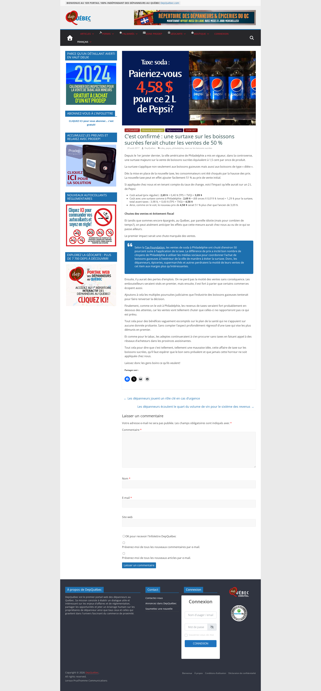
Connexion (200, 643)
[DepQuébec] (70, 38)
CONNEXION (221, 33)
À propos (198, 673)
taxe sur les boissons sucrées (198, 148)
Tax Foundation (155, 247)
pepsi (168, 148)
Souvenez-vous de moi (201, 634)
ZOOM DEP (191, 130)
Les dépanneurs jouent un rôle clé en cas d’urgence (162, 398)
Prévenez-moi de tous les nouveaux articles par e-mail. (156, 558)
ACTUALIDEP (132, 130)
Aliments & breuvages (152, 130)
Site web (127, 517)
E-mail (127, 498)
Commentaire (132, 430)
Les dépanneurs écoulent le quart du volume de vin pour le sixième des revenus (195, 407)
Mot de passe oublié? (207, 654)
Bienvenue (187, 673)
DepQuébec (150, 148)
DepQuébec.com (169, 3)
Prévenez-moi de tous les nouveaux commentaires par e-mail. (161, 547)
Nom (126, 478)
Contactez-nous (154, 598)
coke (162, 148)
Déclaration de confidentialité (242, 673)
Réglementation (174, 130)
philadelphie (178, 148)
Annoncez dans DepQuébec (161, 603)
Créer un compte (192, 649)
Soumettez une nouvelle (159, 608)
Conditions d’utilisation (215, 673)
